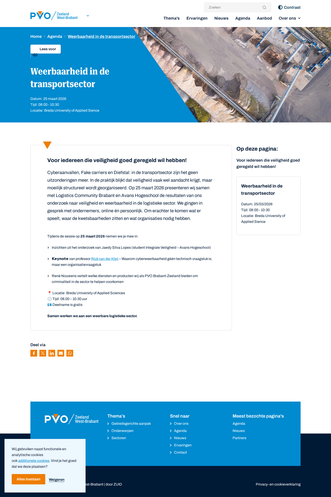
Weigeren (56, 479)
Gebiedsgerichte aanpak (131, 423)
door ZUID (114, 484)
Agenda (242, 18)
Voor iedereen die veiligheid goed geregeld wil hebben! (268, 163)
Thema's (171, 18)
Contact (180, 452)
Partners (239, 438)
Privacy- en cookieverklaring (278, 484)
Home (36, 36)
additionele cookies (33, 461)
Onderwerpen (122, 431)
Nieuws (221, 18)
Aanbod (264, 18)
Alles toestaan (28, 479)
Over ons (287, 18)
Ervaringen (197, 18)
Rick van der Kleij (104, 259)
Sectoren (118, 438)
